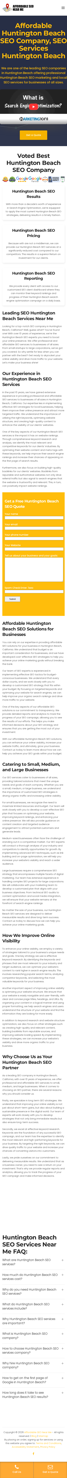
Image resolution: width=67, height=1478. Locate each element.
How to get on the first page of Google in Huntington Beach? (25, 1380)
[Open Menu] (63, 8)
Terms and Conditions (48, 1443)
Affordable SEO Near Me (38, 1432)
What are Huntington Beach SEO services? (26, 1262)
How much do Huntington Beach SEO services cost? (30, 1277)
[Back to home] (18, 8)
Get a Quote (33, 135)
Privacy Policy (47, 1446)
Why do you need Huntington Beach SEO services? (29, 1292)
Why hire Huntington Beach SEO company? (25, 1365)
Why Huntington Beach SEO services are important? (28, 1321)
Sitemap (43, 1436)
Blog (33, 1436)
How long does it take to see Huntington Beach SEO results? (25, 1395)
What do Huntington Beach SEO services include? (26, 1306)
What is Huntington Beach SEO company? (25, 1336)
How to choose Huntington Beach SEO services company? (30, 1351)
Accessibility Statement (25, 1446)
